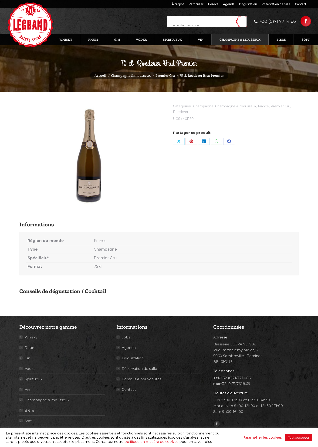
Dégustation (133, 358)
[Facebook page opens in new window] (306, 21)
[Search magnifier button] (243, 22)
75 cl (98, 266)
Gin (27, 358)
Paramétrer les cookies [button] (262, 437)
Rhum (30, 347)
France (263, 106)
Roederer (180, 112)
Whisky (31, 337)
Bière (29, 410)
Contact (129, 389)
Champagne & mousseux (235, 106)
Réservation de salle (139, 368)
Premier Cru (280, 106)
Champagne (203, 106)
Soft (28, 421)
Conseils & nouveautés (141, 379)
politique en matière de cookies (151, 442)
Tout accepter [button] (298, 437)
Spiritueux (33, 379)
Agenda (129, 347)
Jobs (126, 337)
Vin (27, 389)
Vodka (30, 368)
